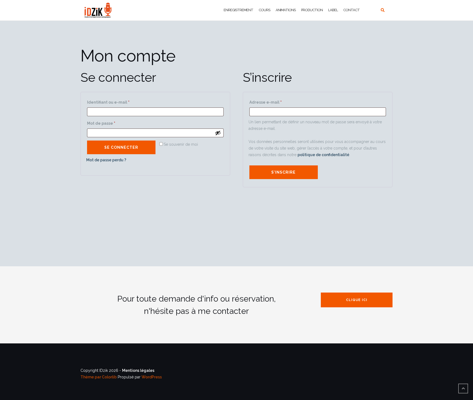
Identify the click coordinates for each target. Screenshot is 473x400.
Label (333, 10)
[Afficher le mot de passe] (218, 133)
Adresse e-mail (275, 101)
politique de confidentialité (323, 155)
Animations (286, 10)
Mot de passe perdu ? (106, 160)
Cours (264, 10)
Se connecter (121, 147)
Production (312, 10)
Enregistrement (238, 10)
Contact (351, 10)
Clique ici (356, 300)
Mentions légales (138, 370)
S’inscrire (283, 172)
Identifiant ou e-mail (118, 101)
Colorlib (109, 377)
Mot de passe (111, 122)
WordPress (152, 377)
